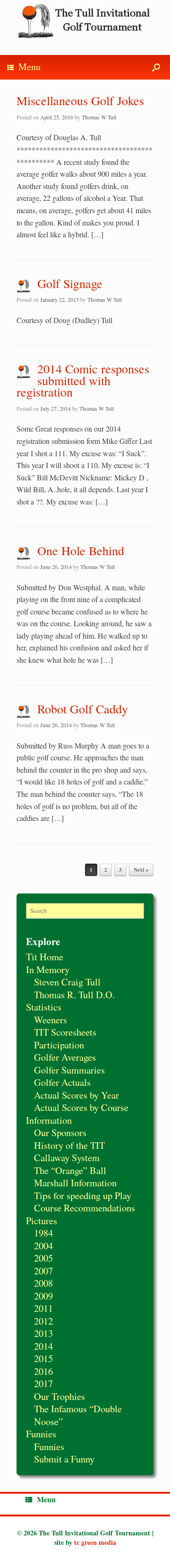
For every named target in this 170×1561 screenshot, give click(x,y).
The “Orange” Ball (70, 1170)
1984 (43, 1232)
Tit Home (44, 956)
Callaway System (67, 1157)
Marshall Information (75, 1182)
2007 (43, 1270)
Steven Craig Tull (67, 981)
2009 (43, 1295)
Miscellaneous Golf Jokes (80, 100)
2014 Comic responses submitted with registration (83, 380)
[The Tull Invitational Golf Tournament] (85, 20)
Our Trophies (59, 1396)
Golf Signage (69, 283)
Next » (141, 870)
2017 (43, 1383)
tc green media (95, 1542)
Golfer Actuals (62, 1082)
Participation (59, 1044)
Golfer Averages (65, 1057)
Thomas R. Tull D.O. (74, 994)
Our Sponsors (60, 1132)
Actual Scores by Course (81, 1107)
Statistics (43, 1006)
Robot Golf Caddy (82, 709)
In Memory (47, 969)
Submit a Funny (64, 1458)
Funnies (41, 1433)
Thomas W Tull (99, 117)
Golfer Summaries (69, 1069)
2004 (43, 1245)
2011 (43, 1308)
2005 (43, 1257)
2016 (43, 1371)
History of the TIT (69, 1145)
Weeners (50, 1019)
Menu (29, 66)
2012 (43, 1320)
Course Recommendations (84, 1207)
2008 (43, 1283)
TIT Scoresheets (65, 1031)
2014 (43, 1346)
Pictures (41, 1220)
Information (49, 1120)
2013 (43, 1333)
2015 (43, 1358)
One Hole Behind (80, 550)
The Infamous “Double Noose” (78, 1415)
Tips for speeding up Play (82, 1195)
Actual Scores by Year (76, 1094)
